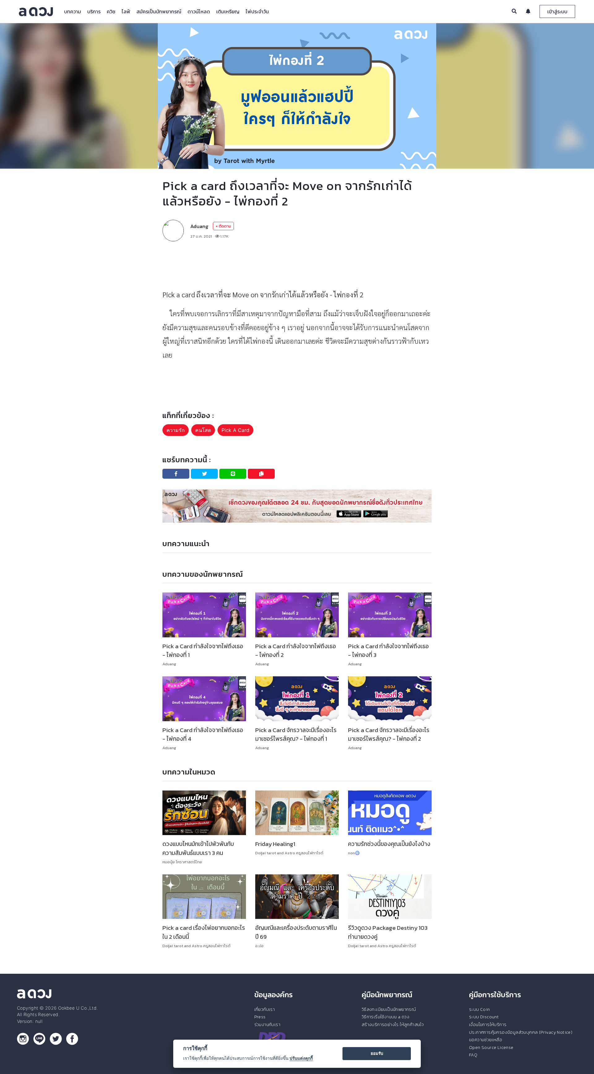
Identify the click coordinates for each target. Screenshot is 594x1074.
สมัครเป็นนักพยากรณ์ (158, 11)
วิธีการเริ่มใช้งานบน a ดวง (385, 1016)
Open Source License (491, 1047)
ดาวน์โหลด (198, 11)
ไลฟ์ (126, 11)
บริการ (94, 11)
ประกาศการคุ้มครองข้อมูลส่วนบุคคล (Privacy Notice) (520, 1032)
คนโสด (203, 430)
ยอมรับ (377, 1053)
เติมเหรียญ (227, 11)
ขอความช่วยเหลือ (485, 1039)
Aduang (199, 226)
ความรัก (175, 430)
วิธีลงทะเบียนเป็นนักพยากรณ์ (389, 1009)
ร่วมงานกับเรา (267, 1024)
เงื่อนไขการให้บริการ (487, 1024)
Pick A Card (235, 430)
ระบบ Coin (479, 1009)
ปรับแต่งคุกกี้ (301, 1058)
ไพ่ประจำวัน (257, 11)
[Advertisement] (297, 264)
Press (260, 1016)
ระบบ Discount (484, 1016)
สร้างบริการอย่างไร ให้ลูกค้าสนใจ (393, 1024)
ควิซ (111, 11)
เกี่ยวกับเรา (264, 1009)
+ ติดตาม (223, 226)
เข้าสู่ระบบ (557, 11)
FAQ (473, 1054)
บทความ (72, 11)
